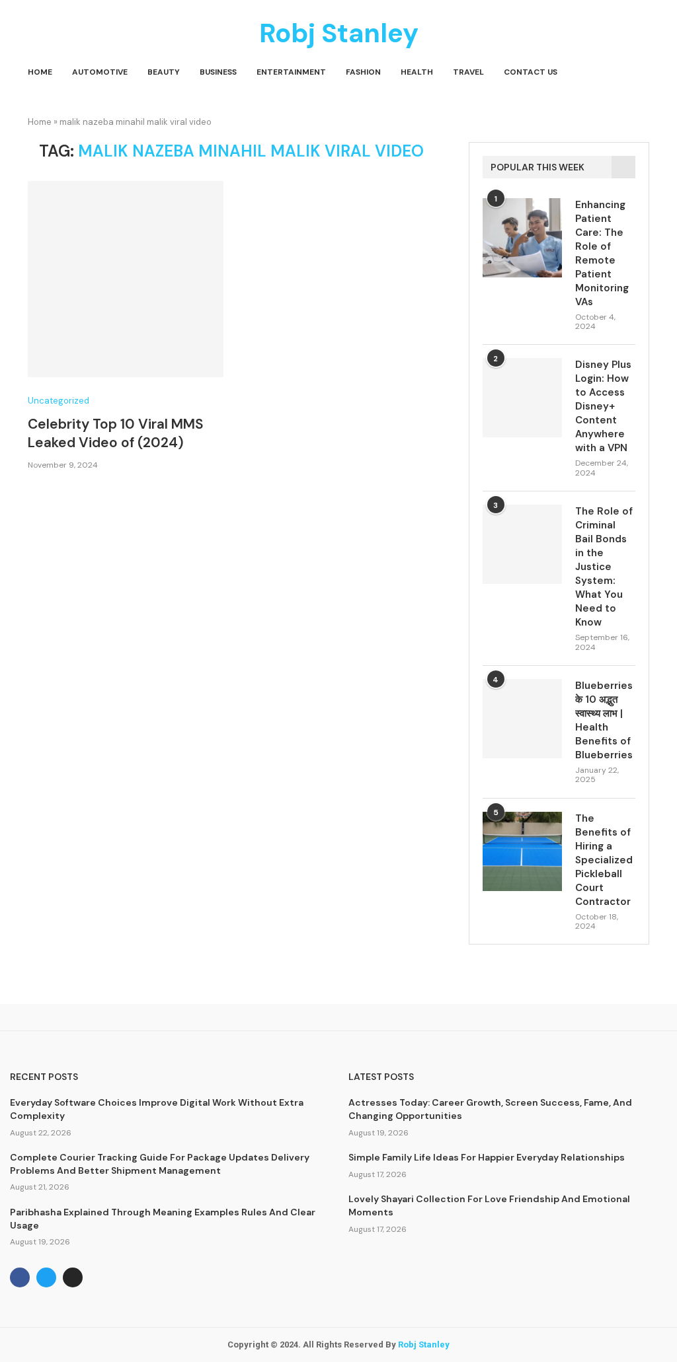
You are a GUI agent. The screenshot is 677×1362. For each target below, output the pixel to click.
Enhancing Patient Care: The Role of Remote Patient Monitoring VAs (602, 253)
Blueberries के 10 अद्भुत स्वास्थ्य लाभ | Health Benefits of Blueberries (604, 720)
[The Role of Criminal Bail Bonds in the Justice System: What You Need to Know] (522, 544)
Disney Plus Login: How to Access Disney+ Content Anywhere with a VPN (603, 406)
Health (417, 72)
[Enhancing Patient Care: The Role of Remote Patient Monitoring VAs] (522, 237)
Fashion (363, 72)
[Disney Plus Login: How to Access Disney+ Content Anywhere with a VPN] (522, 397)
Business (218, 72)
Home (40, 72)
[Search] (642, 73)
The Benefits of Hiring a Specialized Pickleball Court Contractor (604, 860)
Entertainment (291, 72)
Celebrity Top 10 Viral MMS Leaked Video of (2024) (116, 433)
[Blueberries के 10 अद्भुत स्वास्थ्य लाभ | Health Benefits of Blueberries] (522, 718)
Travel (468, 72)
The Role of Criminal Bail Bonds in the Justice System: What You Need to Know (604, 567)
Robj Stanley (424, 1344)
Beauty (163, 72)
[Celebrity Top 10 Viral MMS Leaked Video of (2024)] (125, 278)
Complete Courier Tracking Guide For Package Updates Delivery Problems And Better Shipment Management (159, 1163)
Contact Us (530, 72)
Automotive (100, 72)
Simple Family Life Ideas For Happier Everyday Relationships (486, 1157)
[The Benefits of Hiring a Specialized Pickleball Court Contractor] (522, 851)
